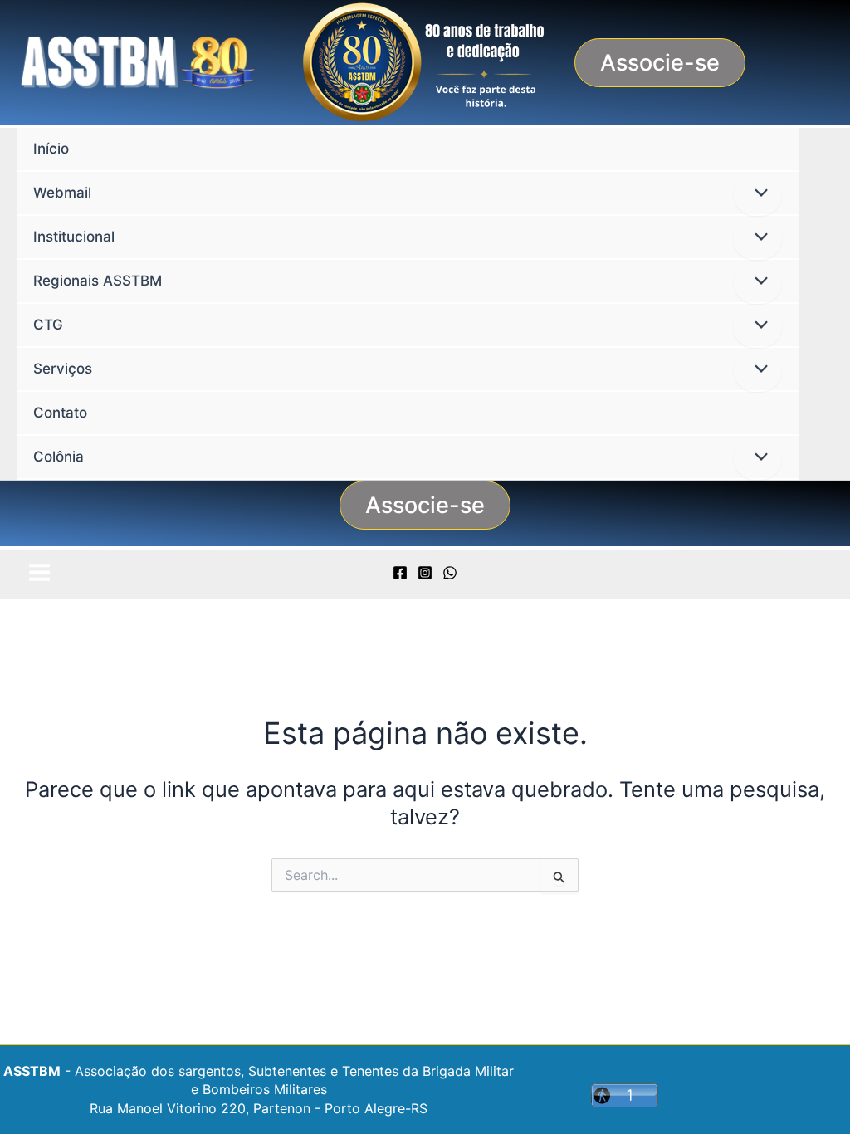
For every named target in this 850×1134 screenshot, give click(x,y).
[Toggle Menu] (757, 194)
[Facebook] (400, 572)
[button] (659, 62)
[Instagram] (425, 572)
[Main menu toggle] (39, 572)
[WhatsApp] (449, 572)
